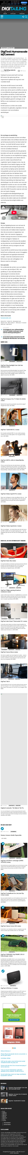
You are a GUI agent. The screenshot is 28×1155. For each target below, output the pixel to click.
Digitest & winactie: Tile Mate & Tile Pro (12, 808)
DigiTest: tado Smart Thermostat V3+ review (14, 621)
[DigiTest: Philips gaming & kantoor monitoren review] (14, 579)
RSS (14, 1048)
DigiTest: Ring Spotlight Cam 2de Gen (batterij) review (12, 366)
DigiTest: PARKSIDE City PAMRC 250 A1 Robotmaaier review (13, 955)
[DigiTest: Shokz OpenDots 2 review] (14, 513)
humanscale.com (6, 318)
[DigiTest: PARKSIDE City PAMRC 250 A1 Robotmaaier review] (14, 943)
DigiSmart (12, 361)
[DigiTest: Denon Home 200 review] (14, 915)
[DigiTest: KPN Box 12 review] (14, 977)
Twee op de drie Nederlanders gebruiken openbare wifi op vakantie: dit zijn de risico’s (12, 1070)
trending (22, 13)
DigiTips (18, 588)
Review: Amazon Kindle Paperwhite (11, 835)
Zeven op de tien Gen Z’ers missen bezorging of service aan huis (13, 1066)
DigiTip (10, 321)
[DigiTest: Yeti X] (14, 671)
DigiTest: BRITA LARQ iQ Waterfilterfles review (12, 461)
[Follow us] (23, 17)
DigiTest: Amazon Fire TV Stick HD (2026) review (13, 399)
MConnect (12, 323)
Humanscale (17, 321)
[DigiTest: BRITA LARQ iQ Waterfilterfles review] (14, 447)
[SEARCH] (26, 17)
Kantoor (4, 323)
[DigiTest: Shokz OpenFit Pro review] (14, 481)
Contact (4, 1120)
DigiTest (4, 321)
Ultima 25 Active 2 (5, 1051)
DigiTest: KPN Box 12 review (9, 988)
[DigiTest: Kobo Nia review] (14, 550)
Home (3, 1111)
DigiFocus (4, 1115)
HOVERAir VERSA (5, 1058)
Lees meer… (12, 375)
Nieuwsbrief (7, 1122)
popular (13, 13)
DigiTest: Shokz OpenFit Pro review (11, 494)
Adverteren (7, 1124)
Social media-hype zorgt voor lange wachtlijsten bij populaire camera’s (13, 1075)
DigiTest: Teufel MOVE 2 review (10, 430)
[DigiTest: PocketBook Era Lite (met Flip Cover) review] (14, 882)
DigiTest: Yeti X (5, 681)
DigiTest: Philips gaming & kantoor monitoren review (11, 591)
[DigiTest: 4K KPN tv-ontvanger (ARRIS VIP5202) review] (14, 850)
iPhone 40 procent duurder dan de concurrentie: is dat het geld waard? (14, 1054)
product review (21, 323)
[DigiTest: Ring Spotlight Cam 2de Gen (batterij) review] (14, 352)
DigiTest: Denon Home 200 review (11, 926)
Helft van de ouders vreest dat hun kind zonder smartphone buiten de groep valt (13, 1062)
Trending (2, 828)
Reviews (9, 324)
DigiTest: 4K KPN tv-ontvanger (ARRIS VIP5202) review (12, 861)
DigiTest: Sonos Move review (9, 652)
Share (2, 117)
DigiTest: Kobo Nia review (8, 561)
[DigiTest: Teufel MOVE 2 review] (14, 417)
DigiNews (13, 831)
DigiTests (19, 361)
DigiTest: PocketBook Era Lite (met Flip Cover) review (12, 894)
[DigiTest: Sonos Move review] (14, 641)
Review (4, 324)
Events (3, 1119)
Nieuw (5, 13)
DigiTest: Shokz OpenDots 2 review (11, 526)
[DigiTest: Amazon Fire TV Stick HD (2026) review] (14, 386)
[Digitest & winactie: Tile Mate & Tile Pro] (14, 749)
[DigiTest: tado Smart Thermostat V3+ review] (14, 610)
